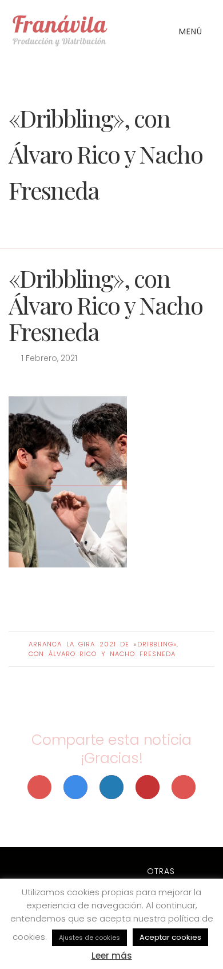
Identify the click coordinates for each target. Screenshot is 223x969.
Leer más (111, 956)
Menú (192, 31)
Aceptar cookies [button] (170, 937)
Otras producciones (160, 877)
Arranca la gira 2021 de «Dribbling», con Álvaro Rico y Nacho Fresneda (103, 649)
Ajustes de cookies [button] (89, 937)
